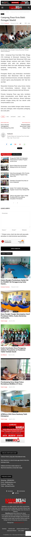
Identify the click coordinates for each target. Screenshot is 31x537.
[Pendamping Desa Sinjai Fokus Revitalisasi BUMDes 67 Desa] (15, 369)
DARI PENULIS (17, 154)
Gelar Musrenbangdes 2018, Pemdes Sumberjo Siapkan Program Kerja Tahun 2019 (19, 174)
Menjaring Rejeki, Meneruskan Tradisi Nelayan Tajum (25, 126)
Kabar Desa (10, 484)
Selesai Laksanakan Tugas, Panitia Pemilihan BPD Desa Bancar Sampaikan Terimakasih (19, 197)
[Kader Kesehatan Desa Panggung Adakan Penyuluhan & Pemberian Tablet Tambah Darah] (15, 335)
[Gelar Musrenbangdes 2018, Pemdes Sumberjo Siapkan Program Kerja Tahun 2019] (5, 175)
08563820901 (10, 480)
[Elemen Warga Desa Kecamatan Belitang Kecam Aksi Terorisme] (5, 168)
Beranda (3, 11)
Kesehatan (16, 345)
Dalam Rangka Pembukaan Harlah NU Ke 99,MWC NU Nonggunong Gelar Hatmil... (14, 282)
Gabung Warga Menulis (23, 528)
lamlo (19, 116)
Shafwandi (6, 23)
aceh (7, 116)
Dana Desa (15, 311)
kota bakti (13, 116)
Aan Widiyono (4, 354)
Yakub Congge (4, 321)
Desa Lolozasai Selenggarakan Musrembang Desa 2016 (7, 126)
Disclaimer (21, 530)
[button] (28, 7)
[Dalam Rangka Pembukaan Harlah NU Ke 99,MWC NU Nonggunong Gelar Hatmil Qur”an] (15, 267)
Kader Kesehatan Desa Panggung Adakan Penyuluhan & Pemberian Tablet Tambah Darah (13, 350)
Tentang (4, 528)
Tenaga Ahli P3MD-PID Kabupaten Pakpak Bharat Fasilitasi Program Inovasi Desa (19, 159)
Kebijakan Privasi (11, 530)
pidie (24, 116)
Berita (7, 11)
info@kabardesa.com (19, 522)
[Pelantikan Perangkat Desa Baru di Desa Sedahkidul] (5, 182)
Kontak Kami (11, 528)
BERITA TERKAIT (6, 154)
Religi (16, 277)
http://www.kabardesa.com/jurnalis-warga (11, 467)
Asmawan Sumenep (5, 287)
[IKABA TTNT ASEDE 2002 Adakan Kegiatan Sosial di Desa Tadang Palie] (5, 190)
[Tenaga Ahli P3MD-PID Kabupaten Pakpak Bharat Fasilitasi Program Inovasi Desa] (5, 160)
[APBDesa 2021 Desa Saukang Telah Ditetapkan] (15, 401)
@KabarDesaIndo (9, 486)
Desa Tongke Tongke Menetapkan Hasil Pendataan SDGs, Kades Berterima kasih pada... (15, 316)
